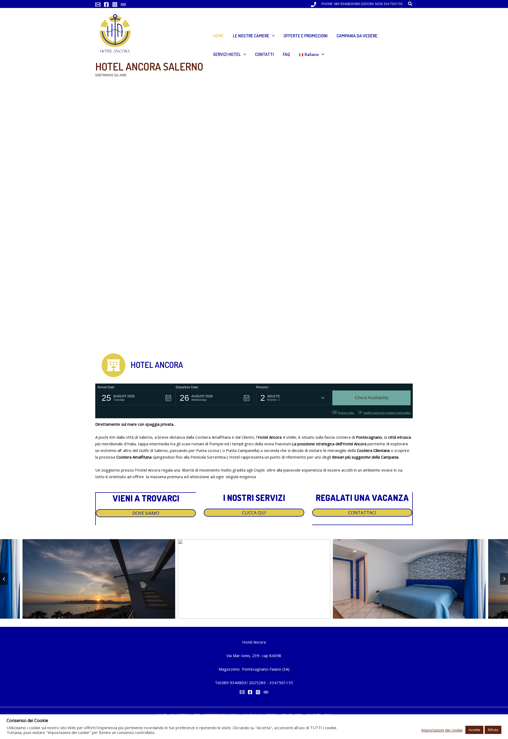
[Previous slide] (4, 579)
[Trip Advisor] (123, 4)
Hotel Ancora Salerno (149, 66)
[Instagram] (114, 4)
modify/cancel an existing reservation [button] (387, 412)
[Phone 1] (313, 4)
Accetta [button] (474, 729)
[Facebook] (106, 4)
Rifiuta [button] (493, 729)
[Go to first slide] (504, 579)
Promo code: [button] (346, 412)
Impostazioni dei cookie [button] (442, 730)
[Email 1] (98, 4)
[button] (410, 4)
